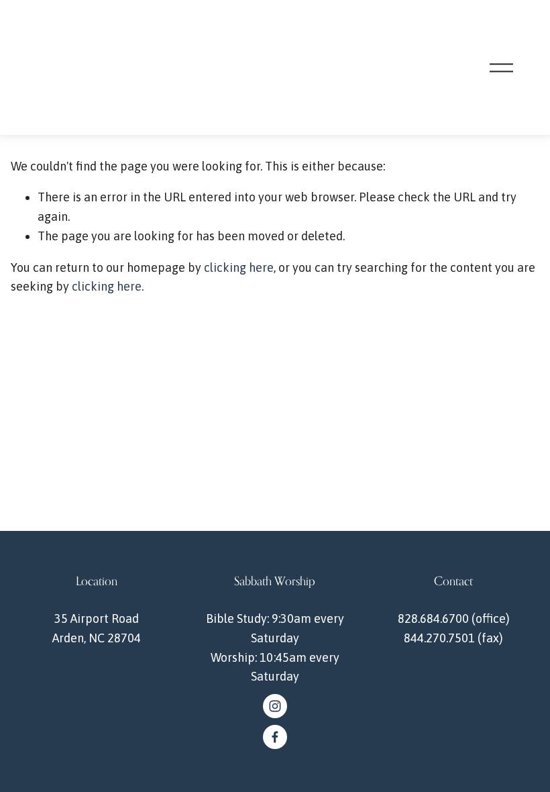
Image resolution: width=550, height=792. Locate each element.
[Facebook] (275, 737)
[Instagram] (275, 706)
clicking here (239, 267)
